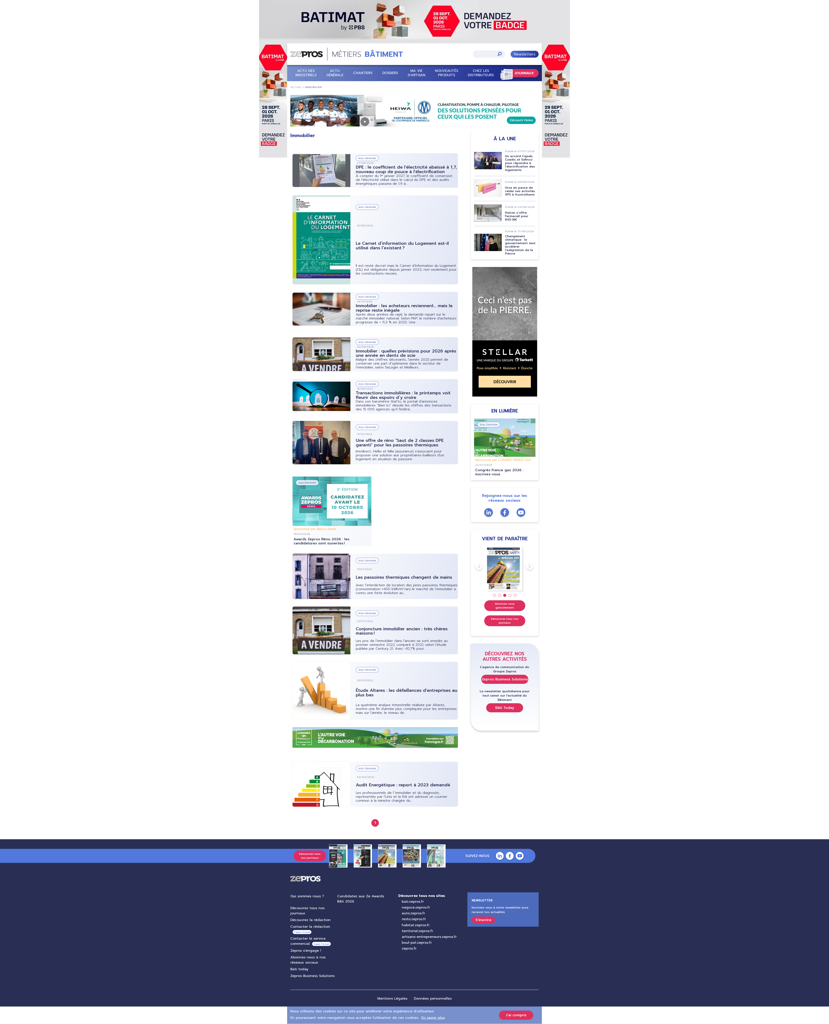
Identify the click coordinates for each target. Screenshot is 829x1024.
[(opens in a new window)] (414, 110)
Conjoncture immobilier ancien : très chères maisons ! (402, 631)
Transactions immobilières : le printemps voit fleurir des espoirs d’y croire (403, 395)
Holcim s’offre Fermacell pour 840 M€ (516, 216)
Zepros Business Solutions (505, 679)
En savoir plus (433, 1017)
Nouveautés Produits (446, 72)
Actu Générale (334, 72)
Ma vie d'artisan (416, 72)
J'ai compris (516, 1015)
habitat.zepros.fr (416, 925)
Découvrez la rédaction (310, 920)
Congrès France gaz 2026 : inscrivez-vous (499, 472)
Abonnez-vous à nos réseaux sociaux (308, 960)
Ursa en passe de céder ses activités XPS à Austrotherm (520, 191)
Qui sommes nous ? (307, 896)
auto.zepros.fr (413, 913)
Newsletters (524, 54)
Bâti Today (504, 707)
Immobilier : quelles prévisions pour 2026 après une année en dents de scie (406, 353)
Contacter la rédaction (310, 926)
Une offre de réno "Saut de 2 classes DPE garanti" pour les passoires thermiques (400, 442)
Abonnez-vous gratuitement (505, 606)
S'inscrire (483, 920)
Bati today (299, 969)
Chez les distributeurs (481, 72)
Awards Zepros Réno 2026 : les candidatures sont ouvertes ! (321, 541)
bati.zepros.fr (413, 901)
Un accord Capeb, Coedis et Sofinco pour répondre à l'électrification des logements (520, 163)
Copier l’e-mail (302, 932)
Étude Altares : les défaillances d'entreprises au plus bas (406, 692)
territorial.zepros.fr (417, 931)
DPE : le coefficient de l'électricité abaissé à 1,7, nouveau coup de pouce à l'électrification (406, 169)
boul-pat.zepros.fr (417, 942)
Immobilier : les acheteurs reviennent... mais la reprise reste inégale (404, 307)
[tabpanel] (504, 568)
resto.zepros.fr (414, 919)
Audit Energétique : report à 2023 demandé (403, 785)
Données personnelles (433, 998)
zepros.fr (409, 948)
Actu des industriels (305, 72)
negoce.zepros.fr (416, 907)
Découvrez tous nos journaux (504, 621)
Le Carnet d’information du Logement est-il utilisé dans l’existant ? (402, 245)
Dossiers (390, 73)
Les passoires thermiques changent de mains (404, 577)
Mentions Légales (392, 998)
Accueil (296, 87)
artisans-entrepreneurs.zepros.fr (429, 936)
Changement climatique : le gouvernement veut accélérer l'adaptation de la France (520, 245)
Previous (475, 566)
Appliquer (499, 54)
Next (525, 566)
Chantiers (362, 73)
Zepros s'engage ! (305, 950)
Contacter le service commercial (308, 941)
